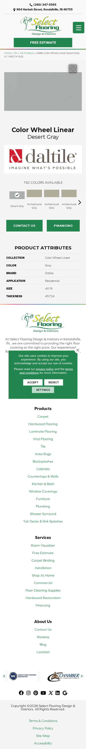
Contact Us (24, 226)
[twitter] (50, 693)
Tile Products (27, 53)
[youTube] (43, 693)
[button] (43, 42)
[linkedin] (58, 693)
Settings (43, 389)
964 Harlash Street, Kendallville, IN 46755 (44, 9)
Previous (6, 196)
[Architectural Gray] (34, 193)
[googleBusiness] (65, 693)
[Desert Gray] (17, 195)
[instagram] (28, 693)
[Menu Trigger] (78, 27)
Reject (53, 382)
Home (7, 53)
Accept (32, 382)
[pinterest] (35, 693)
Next (80, 196)
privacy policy (45, 368)
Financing (63, 226)
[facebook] (21, 693)
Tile (15, 53)
